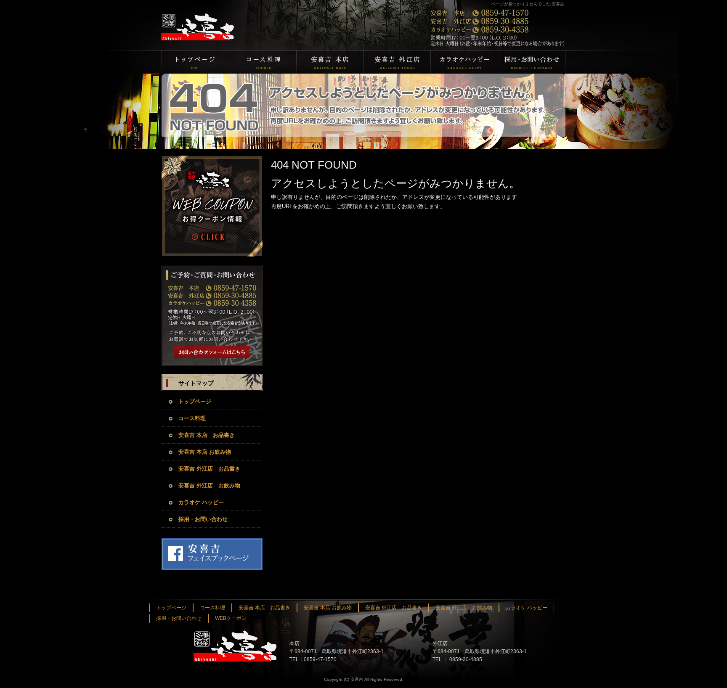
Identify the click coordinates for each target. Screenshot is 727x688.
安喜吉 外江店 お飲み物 (209, 485)
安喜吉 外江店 (397, 62)
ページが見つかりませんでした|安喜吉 (527, 4)
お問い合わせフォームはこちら (212, 315)
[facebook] (212, 567)
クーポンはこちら (212, 206)
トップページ (195, 62)
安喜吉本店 (330, 62)
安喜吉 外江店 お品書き (209, 469)
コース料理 (262, 62)
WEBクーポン (231, 618)
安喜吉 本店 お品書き (206, 435)
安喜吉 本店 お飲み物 (204, 452)
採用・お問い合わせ (531, 62)
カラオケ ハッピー (464, 62)
